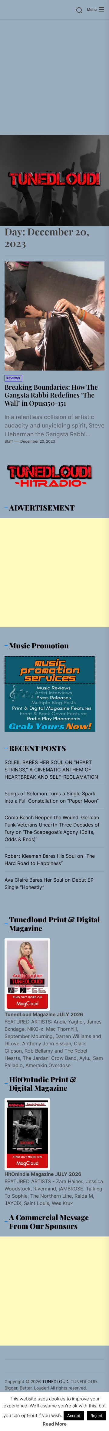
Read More (55, 1424)
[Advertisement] (54, 77)
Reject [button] (96, 1415)
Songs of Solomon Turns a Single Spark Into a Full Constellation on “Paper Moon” (52, 797)
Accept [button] (74, 1415)
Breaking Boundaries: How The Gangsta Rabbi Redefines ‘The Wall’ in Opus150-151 (51, 395)
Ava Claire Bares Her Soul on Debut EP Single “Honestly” (49, 883)
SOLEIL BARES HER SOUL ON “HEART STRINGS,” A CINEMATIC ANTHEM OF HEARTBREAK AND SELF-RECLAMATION (51, 769)
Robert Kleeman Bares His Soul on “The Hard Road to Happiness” (50, 859)
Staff (9, 441)
